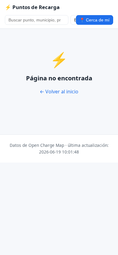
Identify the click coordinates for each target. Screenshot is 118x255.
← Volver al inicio (59, 91)
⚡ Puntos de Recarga (32, 7)
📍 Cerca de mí (95, 20)
